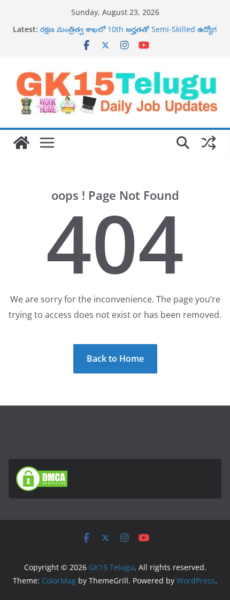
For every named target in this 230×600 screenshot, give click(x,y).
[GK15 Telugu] (21, 142)
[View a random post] (208, 142)
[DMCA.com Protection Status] (41, 473)
